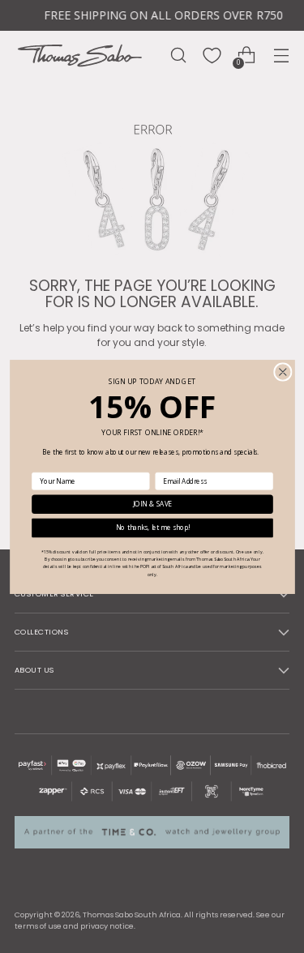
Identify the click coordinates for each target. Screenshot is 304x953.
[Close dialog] (282, 371)
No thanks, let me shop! (152, 527)
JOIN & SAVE (151, 503)
